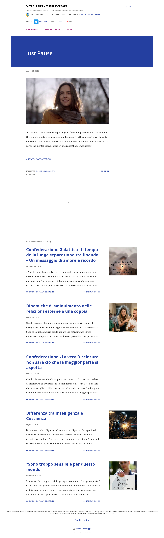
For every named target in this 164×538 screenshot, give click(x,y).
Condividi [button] (105, 171)
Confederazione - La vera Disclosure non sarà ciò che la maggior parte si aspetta (62, 362)
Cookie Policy (82, 520)
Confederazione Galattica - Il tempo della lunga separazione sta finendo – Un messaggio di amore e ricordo (62, 255)
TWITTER (42, 21)
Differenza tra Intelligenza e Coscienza (54, 415)
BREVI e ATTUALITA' (53, 29)
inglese (39, 171)
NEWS (69, 29)
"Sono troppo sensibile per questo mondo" (60, 466)
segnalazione (49, 171)
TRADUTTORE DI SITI (90, 15)
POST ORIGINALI (32, 29)
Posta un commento (45, 292)
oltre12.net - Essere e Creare (46, 6)
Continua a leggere (91, 292)
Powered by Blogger (83, 529)
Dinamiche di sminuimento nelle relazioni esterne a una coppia (59, 308)
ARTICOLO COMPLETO (38, 159)
